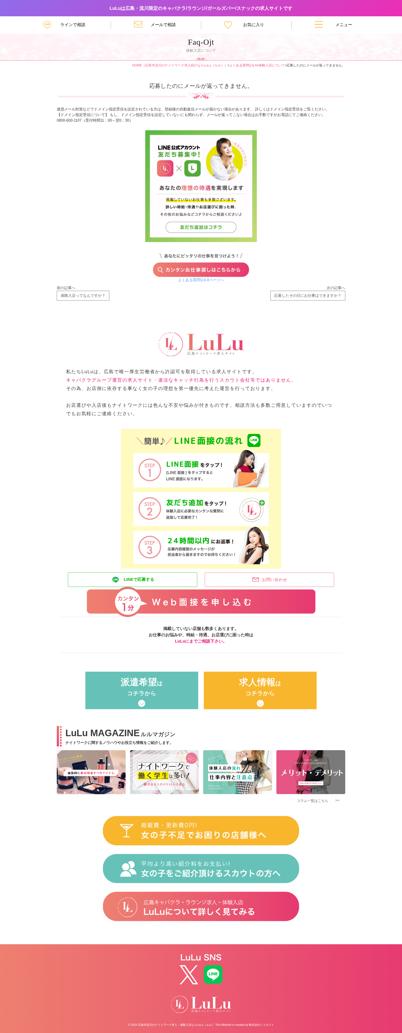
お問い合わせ (274, 579)
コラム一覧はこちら (312, 801)
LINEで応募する (139, 579)
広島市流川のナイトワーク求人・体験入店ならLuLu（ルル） (176, 1024)
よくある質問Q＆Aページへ (201, 280)
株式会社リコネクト (261, 1024)
